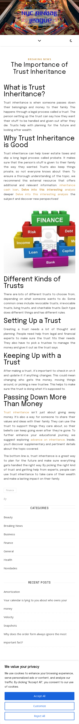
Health (8, 560)
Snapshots (10, 625)
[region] (39, 692)
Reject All (39, 716)
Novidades (10, 568)
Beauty (8, 517)
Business (9, 534)
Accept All (39, 696)
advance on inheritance (48, 439)
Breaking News (39, 59)
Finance (10, 490)
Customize (39, 706)
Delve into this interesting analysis (42, 194)
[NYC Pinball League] (39, 17)
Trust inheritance (16, 412)
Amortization (12, 592)
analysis (48, 189)
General (9, 551)
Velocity (9, 617)
